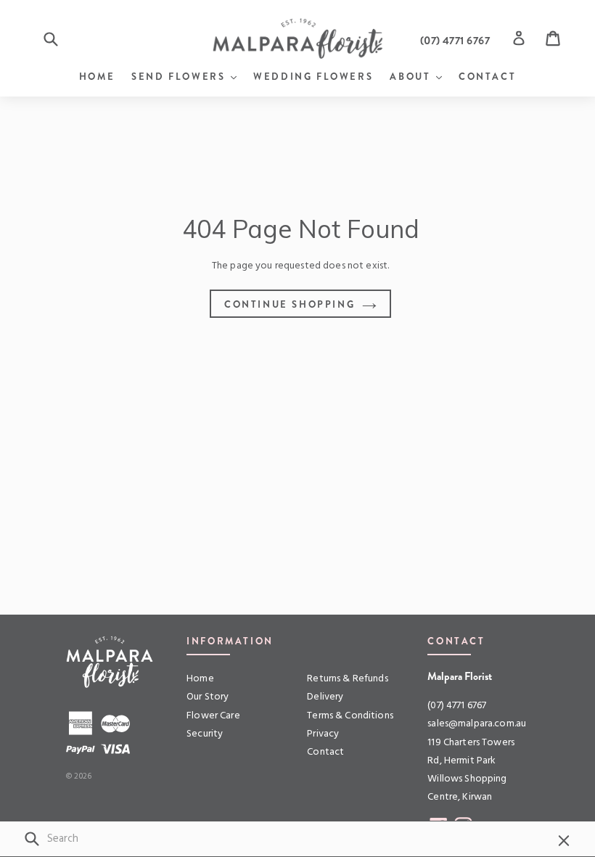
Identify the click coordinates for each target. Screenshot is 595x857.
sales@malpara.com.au (476, 723)
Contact (487, 76)
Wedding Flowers (313, 76)
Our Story (207, 697)
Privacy (323, 734)
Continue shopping (289, 304)
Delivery (325, 697)
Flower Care (213, 716)
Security (204, 734)
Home (97, 76)
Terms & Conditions (350, 716)
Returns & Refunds (347, 679)
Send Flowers (184, 76)
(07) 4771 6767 (456, 705)
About (416, 76)
